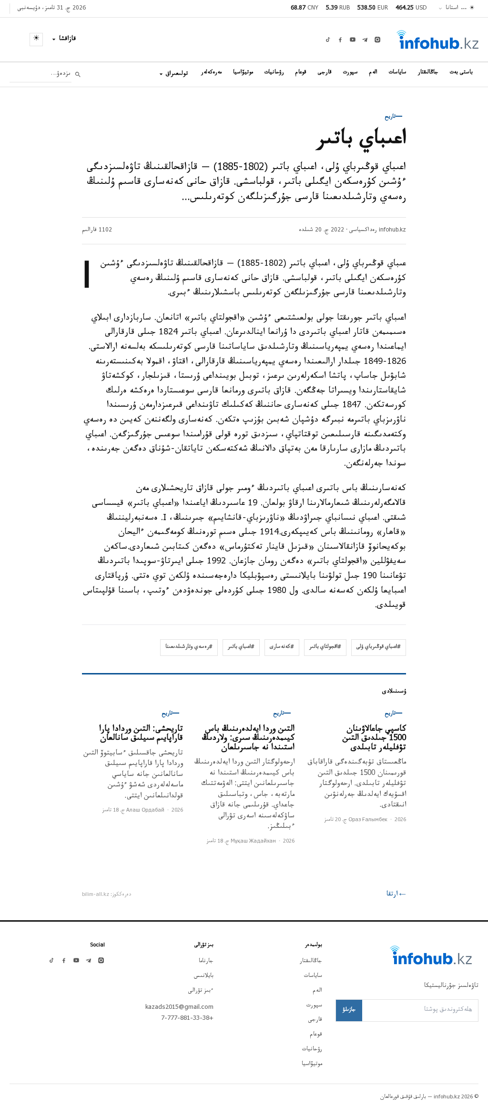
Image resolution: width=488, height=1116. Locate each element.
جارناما (206, 961)
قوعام (300, 73)
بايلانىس (204, 976)
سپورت (350, 73)
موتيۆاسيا (243, 73)
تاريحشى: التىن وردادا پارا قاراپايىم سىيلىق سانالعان (141, 734)
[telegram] (365, 39)
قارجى (325, 73)
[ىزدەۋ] (77, 74)
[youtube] (352, 39)
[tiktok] (328, 39)
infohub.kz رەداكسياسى (377, 230)
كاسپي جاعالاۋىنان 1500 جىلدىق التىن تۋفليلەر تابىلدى (374, 739)
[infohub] (437, 39)
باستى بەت (461, 73)
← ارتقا (396, 895)
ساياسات (398, 73)
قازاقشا (67, 39)
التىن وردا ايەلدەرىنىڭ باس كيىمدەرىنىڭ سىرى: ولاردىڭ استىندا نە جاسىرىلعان (248, 739)
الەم (373, 73)
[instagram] (377, 39)
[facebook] (340, 39)
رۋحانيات (274, 73)
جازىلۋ (349, 1010)
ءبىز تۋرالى (201, 991)
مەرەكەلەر (211, 73)
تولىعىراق (177, 74)
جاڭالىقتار (428, 73)
